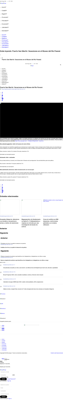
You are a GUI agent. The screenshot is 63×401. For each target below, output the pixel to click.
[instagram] (3, 330)
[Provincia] (31, 293)
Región (3, 71)
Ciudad (3, 70)
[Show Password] (13, 375)
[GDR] (31, 303)
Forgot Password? (11, 379)
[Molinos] (31, 313)
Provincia (4, 73)
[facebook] (3, 325)
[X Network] (3, 327)
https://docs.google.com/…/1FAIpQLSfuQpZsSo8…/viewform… (29, 141)
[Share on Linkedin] (2, 97)
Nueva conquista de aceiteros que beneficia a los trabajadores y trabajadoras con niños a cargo (24, 260)
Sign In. (10, 398)
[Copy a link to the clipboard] (2, 100)
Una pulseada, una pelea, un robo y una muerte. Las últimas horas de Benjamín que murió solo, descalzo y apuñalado (30, 267)
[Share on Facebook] (2, 92)
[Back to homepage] (3, 369)
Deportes (4, 81)
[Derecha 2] (31, 308)
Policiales (4, 74)
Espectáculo (5, 82)
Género (3, 84)
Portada (12, 89)
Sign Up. (9, 380)
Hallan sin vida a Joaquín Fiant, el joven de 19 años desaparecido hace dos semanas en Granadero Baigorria (28, 289)
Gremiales (4, 79)
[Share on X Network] (2, 94)
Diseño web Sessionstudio (57, 353)
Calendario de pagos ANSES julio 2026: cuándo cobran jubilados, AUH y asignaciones (23, 282)
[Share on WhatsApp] (2, 95)
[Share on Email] (2, 98)
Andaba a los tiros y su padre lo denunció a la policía (13, 247)
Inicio (3, 68)
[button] (31, 59)
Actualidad (9, 89)
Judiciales (4, 78)
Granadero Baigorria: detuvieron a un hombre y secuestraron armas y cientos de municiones (9, 221)
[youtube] (3, 328)
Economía (4, 76)
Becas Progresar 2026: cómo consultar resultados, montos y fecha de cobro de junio (23, 274)
